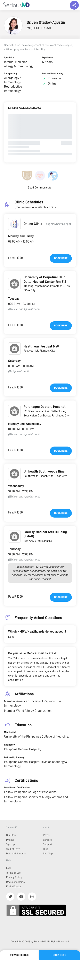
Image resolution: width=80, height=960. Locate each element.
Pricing (10, 839)
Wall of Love (13, 849)
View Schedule (19, 955)
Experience (47, 57)
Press (46, 835)
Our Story (11, 835)
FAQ (8, 868)
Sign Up (10, 844)
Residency (9, 744)
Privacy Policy (14, 877)
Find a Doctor (13, 886)
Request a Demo (15, 882)
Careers (47, 839)
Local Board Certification (17, 787)
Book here (60, 258)
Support (47, 844)
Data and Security (16, 853)
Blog (45, 849)
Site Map (48, 853)
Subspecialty (10, 73)
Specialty (9, 57)
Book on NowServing (52, 73)
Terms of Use (13, 872)
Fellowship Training (14, 757)
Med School (10, 732)
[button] (14, 224)
